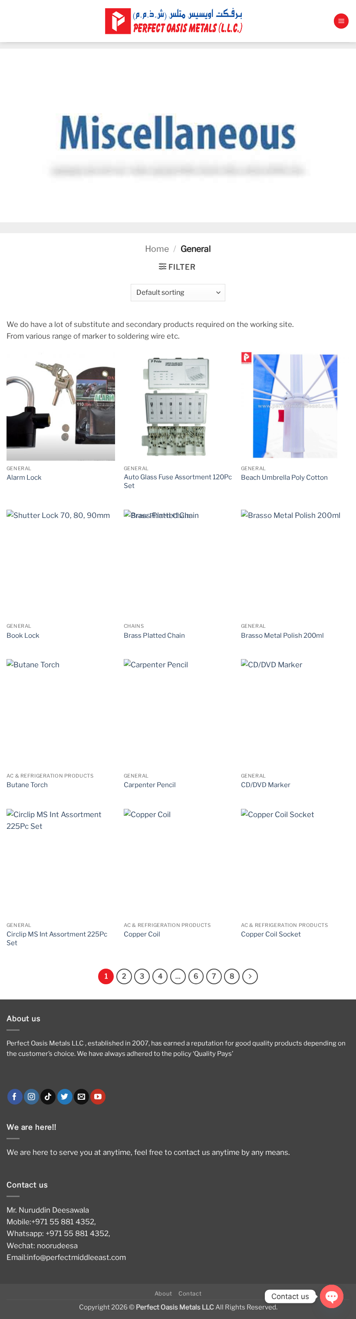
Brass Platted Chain (154, 635)
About (163, 1293)
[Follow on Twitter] (65, 1097)
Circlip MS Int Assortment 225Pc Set (57, 938)
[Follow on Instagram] (31, 1097)
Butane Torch (27, 785)
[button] (341, 21)
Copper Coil (142, 934)
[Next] (250, 976)
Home (157, 249)
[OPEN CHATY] (331, 1296)
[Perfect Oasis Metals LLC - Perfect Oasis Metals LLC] (178, 21)
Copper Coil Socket (271, 934)
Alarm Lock (24, 477)
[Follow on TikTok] (48, 1097)
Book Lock (23, 635)
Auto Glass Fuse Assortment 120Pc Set (178, 481)
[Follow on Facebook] (15, 1097)
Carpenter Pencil (150, 785)
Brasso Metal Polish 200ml (282, 635)
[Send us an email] (81, 1097)
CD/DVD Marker (265, 785)
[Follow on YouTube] (97, 1097)
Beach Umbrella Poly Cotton (284, 477)
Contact (190, 1293)
